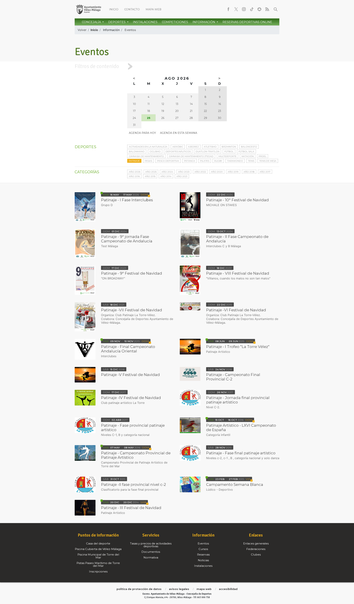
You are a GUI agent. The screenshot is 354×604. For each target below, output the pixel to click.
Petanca (189, 160)
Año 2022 (200, 171)
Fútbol (229, 151)
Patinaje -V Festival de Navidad (130, 374)
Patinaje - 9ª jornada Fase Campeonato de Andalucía (126, 238)
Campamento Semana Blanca (234, 484)
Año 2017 (265, 171)
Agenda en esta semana (178, 133)
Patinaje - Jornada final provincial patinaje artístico (238, 399)
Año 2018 (249, 171)
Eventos (130, 30)
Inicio (113, 9)
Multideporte (227, 156)
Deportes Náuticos (178, 151)
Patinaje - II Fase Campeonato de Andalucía (237, 238)
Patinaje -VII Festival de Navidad (131, 310)
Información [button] (204, 22)
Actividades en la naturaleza (148, 146)
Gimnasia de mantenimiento (146, 156)
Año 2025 (151, 171)
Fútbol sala (246, 151)
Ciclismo (155, 151)
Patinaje (134, 160)
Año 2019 (233, 171)
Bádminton (229, 146)
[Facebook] (228, 9)
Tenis (251, 160)
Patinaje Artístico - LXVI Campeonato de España (241, 427)
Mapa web (153, 9)
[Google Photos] (259, 9)
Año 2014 (165, 176)
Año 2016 (134, 176)
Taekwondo (235, 160)
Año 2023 (184, 171)
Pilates (204, 160)
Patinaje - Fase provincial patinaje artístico (133, 427)
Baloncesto (249, 146)
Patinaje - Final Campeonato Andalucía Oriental (128, 348)
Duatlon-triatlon (207, 151)
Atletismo (210, 146)
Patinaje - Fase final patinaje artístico (240, 453)
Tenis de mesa (267, 160)
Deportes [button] (117, 22)
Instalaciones (145, 22)
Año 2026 (134, 171)
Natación (248, 156)
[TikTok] (251, 9)
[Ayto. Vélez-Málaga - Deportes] (88, 9)
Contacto (132, 9)
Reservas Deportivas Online (247, 22)
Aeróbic (177, 146)
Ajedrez (193, 146)
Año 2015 (150, 176)
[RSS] (267, 9)
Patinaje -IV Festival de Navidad (131, 397)
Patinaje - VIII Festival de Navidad (237, 273)
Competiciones (175, 22)
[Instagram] (244, 9)
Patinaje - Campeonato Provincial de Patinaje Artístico (136, 455)
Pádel (262, 156)
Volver (82, 30)
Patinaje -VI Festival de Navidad (236, 310)
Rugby (218, 160)
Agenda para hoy (142, 133)
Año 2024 (167, 171)
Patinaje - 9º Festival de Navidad (131, 273)
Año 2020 (217, 171)
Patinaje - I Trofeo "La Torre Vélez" (238, 346)
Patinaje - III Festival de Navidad (131, 507)
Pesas (148, 160)
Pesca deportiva (168, 160)
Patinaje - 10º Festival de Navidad (237, 200)
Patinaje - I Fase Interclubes (127, 200)
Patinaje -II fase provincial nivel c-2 (133, 484)
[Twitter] (236, 9)
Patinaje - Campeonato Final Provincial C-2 (233, 376)
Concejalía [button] (92, 22)
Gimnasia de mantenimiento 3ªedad (191, 156)
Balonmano (137, 151)
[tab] (177, 66)
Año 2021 (181, 176)
